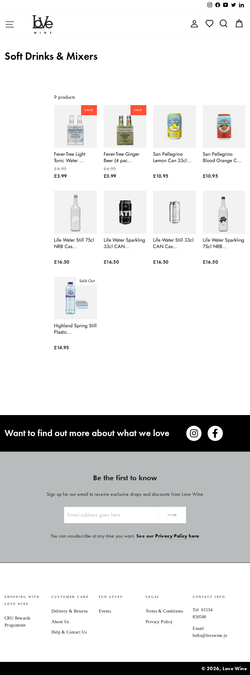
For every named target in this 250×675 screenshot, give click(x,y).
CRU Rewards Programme (17, 621)
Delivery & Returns (70, 611)
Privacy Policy (159, 622)
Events (105, 611)
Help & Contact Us (69, 632)
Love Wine (235, 668)
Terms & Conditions (164, 611)
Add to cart (75, 140)
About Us (60, 622)
